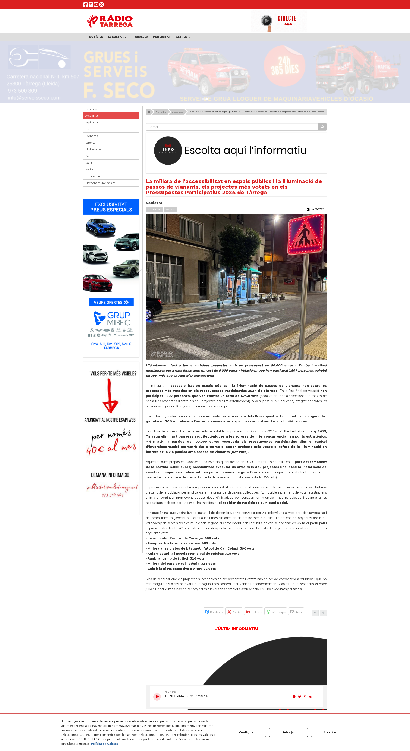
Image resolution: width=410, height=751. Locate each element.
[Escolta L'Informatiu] (236, 151)
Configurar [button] (247, 732)
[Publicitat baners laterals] (111, 436)
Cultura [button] (90, 129)
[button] (85, 5)
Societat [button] (90, 169)
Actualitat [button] (91, 115)
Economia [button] (92, 136)
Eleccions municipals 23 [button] (100, 183)
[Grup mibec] (111, 276)
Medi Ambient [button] (94, 149)
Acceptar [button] (330, 732)
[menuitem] (95, 37)
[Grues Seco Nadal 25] (205, 73)
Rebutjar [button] (288, 732)
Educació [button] (91, 109)
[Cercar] (322, 127)
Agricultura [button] (92, 122)
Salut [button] (88, 163)
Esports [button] (90, 142)
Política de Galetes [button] (104, 744)
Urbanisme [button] (92, 176)
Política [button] (90, 156)
